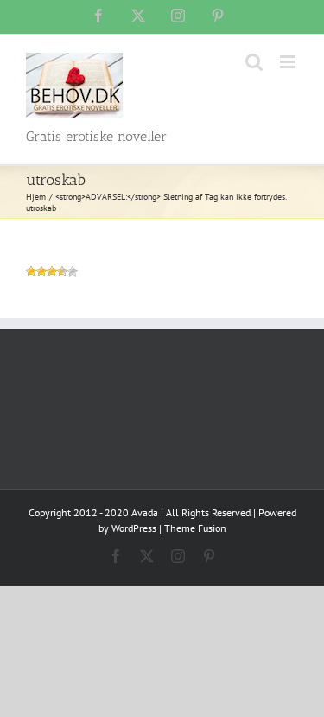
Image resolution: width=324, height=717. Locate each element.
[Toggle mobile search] (254, 62)
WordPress (133, 528)
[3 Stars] (52, 271)
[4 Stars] (62, 271)
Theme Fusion (195, 528)
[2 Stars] (41, 271)
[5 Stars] (72, 271)
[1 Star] (31, 271)
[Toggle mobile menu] (289, 62)
